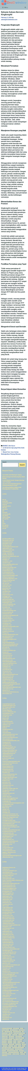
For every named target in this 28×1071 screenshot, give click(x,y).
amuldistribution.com (8, 912)
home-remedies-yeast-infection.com (12, 880)
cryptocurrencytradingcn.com (10, 827)
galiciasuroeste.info (8, 599)
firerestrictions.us (7, 618)
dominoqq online (7, 503)
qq (3, 520)
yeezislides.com (7, 877)
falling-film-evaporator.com (10, 817)
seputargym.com (7, 896)
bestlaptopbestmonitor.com (10, 634)
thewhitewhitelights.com (9, 639)
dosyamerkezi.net (7, 570)
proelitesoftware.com (8, 947)
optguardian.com (7, 899)
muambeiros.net (7, 621)
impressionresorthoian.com (10, 814)
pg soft (10, 1033)
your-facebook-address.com (10, 1001)
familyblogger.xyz (7, 950)
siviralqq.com (6, 812)
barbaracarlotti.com (8, 676)
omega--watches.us (8, 553)
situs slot (14, 1034)
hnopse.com (5, 846)
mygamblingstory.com (8, 704)
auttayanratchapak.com (9, 747)
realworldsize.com (7, 755)
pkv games (5, 518)
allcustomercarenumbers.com (10, 949)
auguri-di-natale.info (8, 550)
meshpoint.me (6, 742)
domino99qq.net (7, 710)
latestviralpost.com (7, 766)
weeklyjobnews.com (8, 833)
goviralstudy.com (7, 669)
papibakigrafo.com (7, 665)
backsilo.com (6, 811)
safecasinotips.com (8, 944)
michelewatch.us (7, 551)
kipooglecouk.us (7, 657)
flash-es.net (5, 807)
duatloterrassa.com (8, 961)
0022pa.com (5, 589)
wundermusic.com (7, 915)
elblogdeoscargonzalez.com (10, 626)
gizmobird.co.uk (7, 543)
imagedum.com (6, 981)
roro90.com (5, 716)
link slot (4, 507)
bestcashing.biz (6, 617)
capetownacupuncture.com (10, 734)
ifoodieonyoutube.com (8, 885)
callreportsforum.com (8, 1012)
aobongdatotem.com (8, 878)
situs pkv (4, 512)
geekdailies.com (7, 1008)
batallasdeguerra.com (8, 601)
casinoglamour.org (7, 688)
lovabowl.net (6, 869)
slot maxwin (18, 1036)
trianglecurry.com (7, 979)
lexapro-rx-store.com (8, 680)
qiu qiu (4, 528)
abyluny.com (5, 1016)
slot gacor (11, 1036)
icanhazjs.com (6, 666)
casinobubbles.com (7, 894)
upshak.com (5, 809)
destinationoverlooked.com (10, 841)
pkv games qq (14, 1030)
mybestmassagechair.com (9, 645)
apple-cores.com (7, 673)
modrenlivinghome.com (9, 1004)
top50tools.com (6, 581)
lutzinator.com (6, 968)
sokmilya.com (6, 1014)
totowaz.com (6, 828)
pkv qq (4, 499)
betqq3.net (5, 652)
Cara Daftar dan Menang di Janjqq (12, 474)
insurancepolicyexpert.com (10, 575)
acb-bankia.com (6, 806)
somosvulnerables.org (8, 960)
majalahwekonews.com (9, 705)
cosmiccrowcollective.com (10, 737)
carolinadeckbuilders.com (9, 578)
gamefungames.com (8, 917)
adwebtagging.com (7, 836)
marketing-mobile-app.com (10, 788)
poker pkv (5, 501)
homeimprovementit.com (9, 870)
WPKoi (24, 1069)
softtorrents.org (7, 958)
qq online (5, 509)
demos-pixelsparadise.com (10, 564)
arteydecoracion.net (8, 631)
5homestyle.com (7, 693)
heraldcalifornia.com (8, 936)
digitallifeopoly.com (8, 893)
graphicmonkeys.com (8, 937)
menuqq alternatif (7, 1028)
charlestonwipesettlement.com (11, 830)
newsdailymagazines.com (9, 874)
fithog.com (5, 633)
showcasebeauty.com (8, 573)
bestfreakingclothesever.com (10, 815)
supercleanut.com (7, 933)
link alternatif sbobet (18, 1047)
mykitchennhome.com (8, 658)
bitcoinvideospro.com (8, 735)
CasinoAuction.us (7, 655)
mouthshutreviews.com (9, 890)
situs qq (4, 504)
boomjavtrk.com (7, 1017)
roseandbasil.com (7, 637)
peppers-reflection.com (9, 852)
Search (4, 462)
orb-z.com (5, 759)
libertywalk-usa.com (8, 540)
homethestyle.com (7, 910)
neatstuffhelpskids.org (8, 604)
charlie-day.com (7, 796)
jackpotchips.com (7, 945)
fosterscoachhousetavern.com (11, 761)
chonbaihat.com (7, 625)
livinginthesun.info (7, 729)
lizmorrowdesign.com (8, 974)
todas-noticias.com (8, 723)
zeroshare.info (6, 591)
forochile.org (6, 607)
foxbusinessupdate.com (9, 799)
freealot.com (6, 929)
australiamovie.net (7, 542)
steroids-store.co (7, 629)
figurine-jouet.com (7, 1000)
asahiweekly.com (7, 931)
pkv (3, 511)
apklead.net (5, 1019)
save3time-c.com (7, 561)
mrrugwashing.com (7, 804)
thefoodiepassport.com (9, 661)
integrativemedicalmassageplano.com (13, 803)
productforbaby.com (8, 758)
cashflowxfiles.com (7, 779)
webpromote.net (7, 628)
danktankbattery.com (8, 793)
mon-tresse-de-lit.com (8, 993)
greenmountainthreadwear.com (11, 822)
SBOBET (5, 446)
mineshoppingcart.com (8, 886)
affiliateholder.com (7, 857)
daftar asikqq (6, 517)
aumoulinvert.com (7, 660)
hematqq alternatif (13, 1052)
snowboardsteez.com (8, 775)
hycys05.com (6, 772)
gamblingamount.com (8, 842)
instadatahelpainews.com (9, 1006)
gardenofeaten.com (8, 771)
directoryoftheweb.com (9, 712)
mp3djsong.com (7, 545)
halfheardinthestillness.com (10, 644)
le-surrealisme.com (7, 572)
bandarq (4, 1041)
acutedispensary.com (8, 823)
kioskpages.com (7, 977)
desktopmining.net (7, 677)
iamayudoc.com (6, 926)
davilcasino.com (7, 902)
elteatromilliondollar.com (9, 750)
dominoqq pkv (6, 514)
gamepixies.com (7, 939)
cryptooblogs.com (7, 907)
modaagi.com (6, 596)
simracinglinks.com (8, 569)
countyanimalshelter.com (9, 835)
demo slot (5, 1036)
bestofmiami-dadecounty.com (11, 883)
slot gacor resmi (17, 1039)
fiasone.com (5, 791)
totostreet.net (6, 901)
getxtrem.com (6, 782)
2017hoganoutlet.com (8, 707)
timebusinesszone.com (8, 850)
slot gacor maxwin (7, 1039)
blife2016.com (6, 971)
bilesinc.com (6, 593)
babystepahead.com (8, 839)
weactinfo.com (6, 783)
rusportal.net (6, 726)
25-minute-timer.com (8, 918)
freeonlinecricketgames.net (10, 615)
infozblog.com (6, 623)
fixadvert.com (6, 558)
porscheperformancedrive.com (11, 965)
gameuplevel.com (7, 909)
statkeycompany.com (8, 577)
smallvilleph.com (7, 597)
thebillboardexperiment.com (10, 990)
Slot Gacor (11, 446)
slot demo (5, 515)
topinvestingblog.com (8, 580)
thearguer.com (6, 787)
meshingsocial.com (7, 785)
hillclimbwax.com (7, 844)
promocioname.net (7, 612)
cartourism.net (6, 671)
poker (4, 523)
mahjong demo (6, 506)
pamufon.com (6, 963)
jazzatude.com (6, 588)
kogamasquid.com (7, 685)
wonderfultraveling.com (9, 610)
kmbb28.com (6, 1011)
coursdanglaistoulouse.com (10, 546)
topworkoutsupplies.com (9, 888)
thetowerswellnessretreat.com (11, 982)
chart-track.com (7, 609)
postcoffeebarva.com (8, 748)
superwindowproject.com (9, 663)
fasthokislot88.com (7, 942)
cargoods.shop (6, 732)
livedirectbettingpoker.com (10, 798)
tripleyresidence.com (8, 957)
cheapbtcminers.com (8, 923)
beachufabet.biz (6, 992)
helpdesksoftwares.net (8, 867)
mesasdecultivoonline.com (10, 763)
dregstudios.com (7, 602)
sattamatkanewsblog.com (9, 825)
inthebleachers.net (7, 679)
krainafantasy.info (7, 721)
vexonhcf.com (6, 562)
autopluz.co (5, 559)
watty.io (4, 728)
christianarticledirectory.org (10, 692)
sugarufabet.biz (6, 995)
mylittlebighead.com (8, 928)
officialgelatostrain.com (9, 984)
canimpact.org (6, 668)
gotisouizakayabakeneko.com (10, 740)
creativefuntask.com (8, 920)
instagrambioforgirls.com (9, 777)
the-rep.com (5, 583)
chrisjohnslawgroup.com (9, 952)
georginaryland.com (8, 636)
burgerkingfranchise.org (9, 751)
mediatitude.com (7, 566)
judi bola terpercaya (12, 1050)
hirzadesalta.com (7, 891)
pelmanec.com (6, 708)
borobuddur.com (7, 913)
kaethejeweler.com (7, 985)
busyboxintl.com (7, 745)
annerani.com (6, 586)
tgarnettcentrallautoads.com (10, 556)
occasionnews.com (7, 847)
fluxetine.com (6, 649)
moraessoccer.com (7, 605)
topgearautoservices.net (9, 998)
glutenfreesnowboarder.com (10, 973)
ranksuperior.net (7, 838)
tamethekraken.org (7, 966)
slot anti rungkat (6, 1034)
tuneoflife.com (6, 854)
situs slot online (19, 1038)
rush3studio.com (7, 715)
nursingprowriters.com (8, 820)
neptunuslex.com (7, 548)
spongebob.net (6, 743)
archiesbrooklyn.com (8, 620)
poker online (5, 1030)
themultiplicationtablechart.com (11, 687)
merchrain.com (6, 1009)
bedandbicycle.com (7, 934)
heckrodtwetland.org (8, 642)
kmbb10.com (6, 780)
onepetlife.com (6, 988)
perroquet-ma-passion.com (10, 1003)
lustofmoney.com (7, 849)
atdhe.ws (4, 641)
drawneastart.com (7, 941)
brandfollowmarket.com (9, 831)
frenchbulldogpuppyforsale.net (11, 684)
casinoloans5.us (6, 653)
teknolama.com (6, 756)
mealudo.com (6, 795)
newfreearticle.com (7, 767)
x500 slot (20, 1034)
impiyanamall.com (7, 897)
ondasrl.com (6, 969)
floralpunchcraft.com (8, 790)
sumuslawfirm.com (7, 819)
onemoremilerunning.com (9, 774)
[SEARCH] (25, 7)
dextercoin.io (6, 690)
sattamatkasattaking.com (9, 987)
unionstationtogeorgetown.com (11, 925)
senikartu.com (6, 724)
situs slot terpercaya (19, 1033)
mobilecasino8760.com (9, 650)
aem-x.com (5, 905)
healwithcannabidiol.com (9, 976)
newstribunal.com (7, 872)
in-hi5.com (5, 720)
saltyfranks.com (7, 585)
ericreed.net (5, 647)
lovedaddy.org (6, 801)
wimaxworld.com (7, 613)
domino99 (5, 1044)
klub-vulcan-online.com (9, 953)
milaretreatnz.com (7, 594)
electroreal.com (6, 882)
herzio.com (5, 718)
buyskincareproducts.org (9, 682)
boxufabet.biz (6, 996)
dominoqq (5, 526)
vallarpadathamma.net (8, 753)
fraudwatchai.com (7, 904)
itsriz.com (5, 731)
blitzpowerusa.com (7, 769)
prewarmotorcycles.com (9, 567)
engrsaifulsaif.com (7, 921)
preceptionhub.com (7, 875)
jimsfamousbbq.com (8, 538)
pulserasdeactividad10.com (10, 674)
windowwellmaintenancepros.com (12, 855)
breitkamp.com (6, 955)
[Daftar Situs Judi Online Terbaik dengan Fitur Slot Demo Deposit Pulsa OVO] (14, 2)
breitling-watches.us (8, 554)
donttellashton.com (8, 713)
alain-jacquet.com (7, 739)
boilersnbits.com (7, 764)
